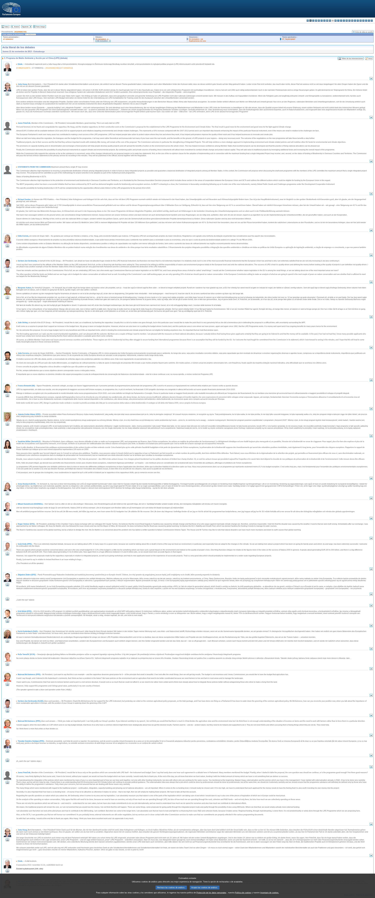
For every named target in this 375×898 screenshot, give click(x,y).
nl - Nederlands (352, 20)
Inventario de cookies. (269, 893)
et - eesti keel (322, 20)
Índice (7, 26)
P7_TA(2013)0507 (288, 39)
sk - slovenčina (363, 20)
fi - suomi (369, 20)
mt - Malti (349, 20)
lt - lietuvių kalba (344, 20)
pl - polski (355, 20)
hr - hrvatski (335, 20)
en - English (327, 20)
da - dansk (316, 20)
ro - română (360, 20)
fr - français (330, 20)
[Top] (371, 79)
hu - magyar (347, 20)
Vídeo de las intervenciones (352, 58)
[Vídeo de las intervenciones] (7, 75)
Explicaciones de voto (197, 41)
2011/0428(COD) (20, 32)
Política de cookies (243, 893)
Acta (370, 58)
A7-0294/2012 (8, 39)
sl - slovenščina (366, 20)
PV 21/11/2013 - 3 (102, 39)
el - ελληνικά (324, 20)
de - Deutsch (319, 20)
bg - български (308, 20)
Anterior (16, 26)
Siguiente (25, 26)
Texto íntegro (40, 26)
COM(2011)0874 (23, 68)
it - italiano (338, 20)
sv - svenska (372, 20)
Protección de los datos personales (211, 893)
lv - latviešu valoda (341, 20)
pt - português (358, 20)
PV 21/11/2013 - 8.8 (196, 39)
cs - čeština (313, 20)
